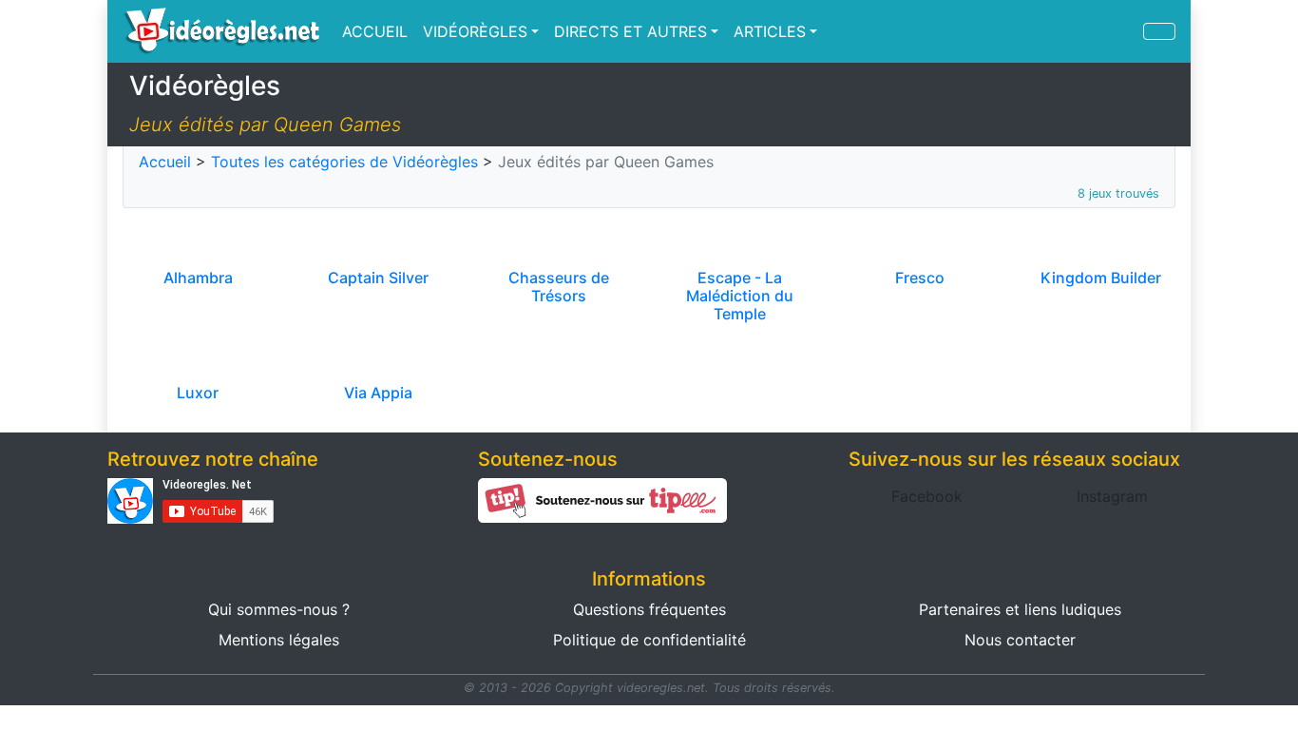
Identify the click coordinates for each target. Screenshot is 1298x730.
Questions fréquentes (649, 609)
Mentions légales (279, 639)
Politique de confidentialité (649, 639)
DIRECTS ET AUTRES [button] (630, 31)
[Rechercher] (1159, 31)
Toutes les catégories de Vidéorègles (344, 161)
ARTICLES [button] (770, 31)
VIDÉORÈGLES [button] (475, 31)
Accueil (165, 161)
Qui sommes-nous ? (279, 609)
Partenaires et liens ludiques (1020, 609)
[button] (927, 496)
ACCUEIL (375, 31)
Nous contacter (1020, 639)
